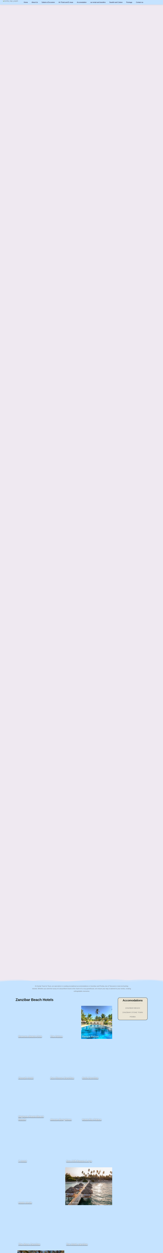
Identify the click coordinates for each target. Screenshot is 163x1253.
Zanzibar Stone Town (132, 1012)
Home (26, 2)
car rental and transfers (98, 2)
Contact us (139, 2)
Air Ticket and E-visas (66, 2)
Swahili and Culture (116, 2)
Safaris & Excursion (48, 2)
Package (129, 2)
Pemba (133, 1017)
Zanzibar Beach (132, 1008)
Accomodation (81, 2)
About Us (35, 2)
